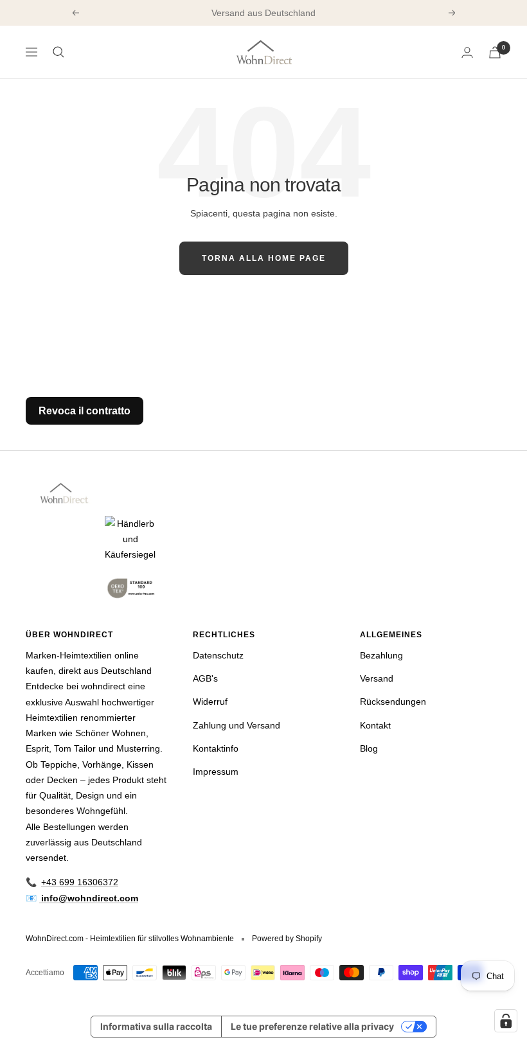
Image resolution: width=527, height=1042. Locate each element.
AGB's (205, 678)
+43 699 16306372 (79, 882)
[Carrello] (494, 52)
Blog (369, 748)
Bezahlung (381, 655)
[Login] (467, 52)
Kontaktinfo (215, 748)
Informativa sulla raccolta (156, 1026)
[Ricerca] (58, 52)
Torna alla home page (264, 258)
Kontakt (375, 725)
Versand (376, 678)
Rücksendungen (393, 701)
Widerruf (210, 701)
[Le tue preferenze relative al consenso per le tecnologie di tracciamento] (506, 1021)
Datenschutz (218, 655)
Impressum (215, 771)
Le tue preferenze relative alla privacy (312, 1026)
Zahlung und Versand (236, 725)
